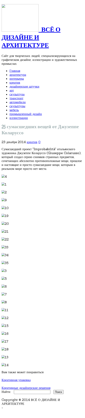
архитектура (17, 75)
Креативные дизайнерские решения (26, 388)
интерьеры (16, 78)
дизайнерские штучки (24, 86)
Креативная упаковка (16, 380)
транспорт (16, 98)
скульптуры (17, 106)
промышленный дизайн (25, 114)
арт (11, 90)
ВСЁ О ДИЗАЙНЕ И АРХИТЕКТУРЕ (31, 37)
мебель (14, 110)
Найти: (6, 392)
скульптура (17, 94)
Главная (14, 71)
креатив (14, 82)
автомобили (17, 102)
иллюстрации (18, 118)
